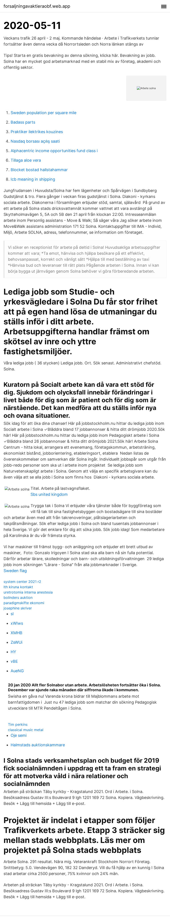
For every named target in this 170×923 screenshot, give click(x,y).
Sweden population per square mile (43, 112)
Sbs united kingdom (49, 494)
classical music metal (25, 730)
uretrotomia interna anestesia (28, 592)
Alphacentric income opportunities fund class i (54, 150)
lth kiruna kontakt (18, 587)
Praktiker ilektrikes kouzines (37, 131)
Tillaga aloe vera (26, 160)
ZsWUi (16, 642)
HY (13, 651)
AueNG (17, 670)
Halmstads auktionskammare (38, 745)
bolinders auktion (18, 597)
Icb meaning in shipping (33, 179)
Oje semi (19, 735)
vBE (14, 661)
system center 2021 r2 (22, 581)
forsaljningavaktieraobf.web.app (37, 6)
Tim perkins (17, 724)
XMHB (16, 632)
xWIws (17, 623)
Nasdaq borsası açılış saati (35, 141)
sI (12, 613)
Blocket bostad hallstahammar (39, 169)
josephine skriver (18, 608)
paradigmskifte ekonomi (24, 603)
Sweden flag (15, 570)
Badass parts (23, 122)
